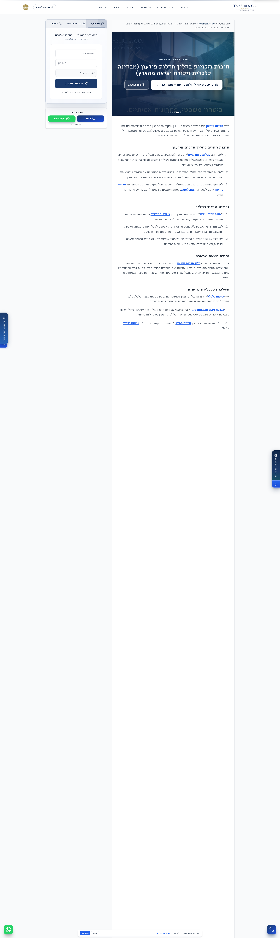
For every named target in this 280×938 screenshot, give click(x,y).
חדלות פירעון (214, 126)
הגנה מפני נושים (210, 214)
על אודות (146, 7)
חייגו (88, 118)
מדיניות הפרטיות (163, 933)
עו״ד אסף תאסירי (205, 23)
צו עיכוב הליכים (160, 214)
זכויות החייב (183, 323)
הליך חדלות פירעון (188, 263)
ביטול (95, 933)
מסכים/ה (85, 933)
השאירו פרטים (74, 83)
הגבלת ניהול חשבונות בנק (208, 310)
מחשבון (117, 7)
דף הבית (185, 7)
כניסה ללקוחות (43, 7)
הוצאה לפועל (189, 190)
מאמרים (131, 7)
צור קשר (103, 7)
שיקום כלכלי (216, 296)
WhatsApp (59, 118)
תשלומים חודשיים (199, 155)
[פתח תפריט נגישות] (276, 484)
